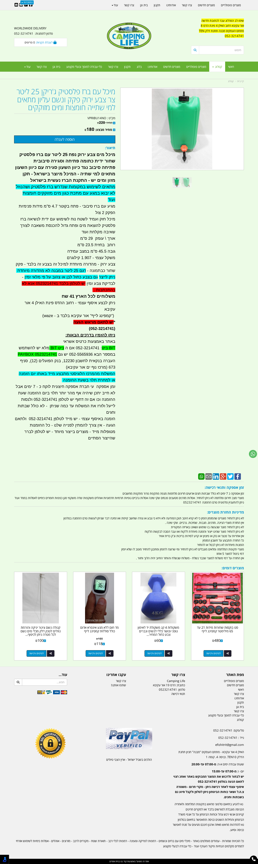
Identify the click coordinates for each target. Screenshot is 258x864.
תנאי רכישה (178, 694)
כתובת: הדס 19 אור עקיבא (169, 685)
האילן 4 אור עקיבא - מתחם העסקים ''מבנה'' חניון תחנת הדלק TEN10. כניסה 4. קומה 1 (211, 754)
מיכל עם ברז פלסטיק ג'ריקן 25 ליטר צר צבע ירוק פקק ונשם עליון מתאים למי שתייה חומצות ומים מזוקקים (66, 100)
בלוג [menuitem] (139, 67)
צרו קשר (178, 675)
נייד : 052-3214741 (231, 738)
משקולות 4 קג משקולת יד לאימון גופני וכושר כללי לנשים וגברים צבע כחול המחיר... (158, 631)
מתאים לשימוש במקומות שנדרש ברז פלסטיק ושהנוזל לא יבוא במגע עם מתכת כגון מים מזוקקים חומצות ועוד (65, 193)
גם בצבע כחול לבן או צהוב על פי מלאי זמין (61, 277)
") (113, 315)
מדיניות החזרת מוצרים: (225, 512)
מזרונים (66, 841)
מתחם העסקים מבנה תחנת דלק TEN (221, 31)
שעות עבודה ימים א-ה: (217, 764)
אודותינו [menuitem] (152, 67)
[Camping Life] (129, 36)
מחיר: (104, 123)
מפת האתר (235, 675)
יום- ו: (208, 784)
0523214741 (168, 689)
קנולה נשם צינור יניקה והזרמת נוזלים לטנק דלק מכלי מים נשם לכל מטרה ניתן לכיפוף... (41, 631)
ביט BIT (56, 348)
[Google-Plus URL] (26, 5)
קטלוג (231, 81)
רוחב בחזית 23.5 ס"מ (96, 245)
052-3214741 (234, 36)
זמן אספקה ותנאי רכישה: (224, 487)
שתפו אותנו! (118, 685)
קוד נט (123, 861)
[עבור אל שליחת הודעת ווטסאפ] (253, 454)
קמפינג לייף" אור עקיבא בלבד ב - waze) (76, 315)
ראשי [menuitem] (231, 67)
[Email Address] (16, 5)
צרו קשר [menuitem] (113, 67)
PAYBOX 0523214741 (37, 354)
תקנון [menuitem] (127, 67)
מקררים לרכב (80, 841)
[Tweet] (230, 476)
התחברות (28, 2)
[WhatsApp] (201, 476)
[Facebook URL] (31, 5)
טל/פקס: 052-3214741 (228, 730)
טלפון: (181, 689)
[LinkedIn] (216, 476)
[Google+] (223, 476)
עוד (28, 67)
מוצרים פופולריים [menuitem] (196, 67)
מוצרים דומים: (233, 567)
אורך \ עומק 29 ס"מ (97, 238)
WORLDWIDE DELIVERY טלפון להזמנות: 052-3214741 (33, 30)
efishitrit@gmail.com (229, 745)
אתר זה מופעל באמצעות (129, 861)
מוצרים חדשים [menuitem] (171, 67)
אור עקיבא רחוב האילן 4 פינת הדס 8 (222, 26)
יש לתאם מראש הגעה (93, 322)
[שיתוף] (227, 653)
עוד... (63, 675)
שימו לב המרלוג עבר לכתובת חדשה (222, 21)
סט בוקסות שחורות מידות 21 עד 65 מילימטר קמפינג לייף (217, 629)
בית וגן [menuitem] (56, 67)
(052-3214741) (100, 328)
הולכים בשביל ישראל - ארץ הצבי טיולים (129, 760)
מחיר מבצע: (103, 129)
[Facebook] (237, 476)
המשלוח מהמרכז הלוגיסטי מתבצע (85, 373)
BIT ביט (108, 348)
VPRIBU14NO (96, 118)
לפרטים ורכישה (213, 653)
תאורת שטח (98, 841)
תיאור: (110, 147)
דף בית (240, 81)
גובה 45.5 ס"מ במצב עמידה (91, 251)
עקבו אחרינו (116, 675)
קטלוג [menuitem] (218, 67)
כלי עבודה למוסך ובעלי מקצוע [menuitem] (84, 67)
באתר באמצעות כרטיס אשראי (89, 341)
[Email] (208, 476)
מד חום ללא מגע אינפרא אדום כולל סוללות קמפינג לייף (99, 629)
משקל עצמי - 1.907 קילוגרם (91, 257)
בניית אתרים (114, 861)
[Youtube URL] (21, 5)
